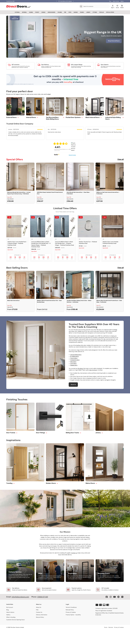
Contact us (74, 553)
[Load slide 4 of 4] (68, 55)
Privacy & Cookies (71, 612)
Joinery (88, 12)
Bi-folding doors (74, 356)
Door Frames (10, 433)
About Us (73, 384)
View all (120, 159)
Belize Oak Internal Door (13, 300)
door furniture (93, 370)
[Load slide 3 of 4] (66, 55)
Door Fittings (40, 433)
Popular (101, 12)
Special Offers (110, 12)
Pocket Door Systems (73, 117)
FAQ (37, 610)
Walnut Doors (90, 483)
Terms (105, 627)
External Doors (11, 117)
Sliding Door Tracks (72, 433)
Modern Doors (51, 483)
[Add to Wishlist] (32, 164)
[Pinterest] (118, 597)
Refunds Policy (70, 610)
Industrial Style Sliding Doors (113, 118)
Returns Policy (40, 617)
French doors (73, 358)
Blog (110, 1)
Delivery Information (41, 615)
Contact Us (39, 612)
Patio (70, 12)
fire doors (80, 368)
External (17, 12)
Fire (65, 12)
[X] (122, 597)
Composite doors (75, 360)
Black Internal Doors (93, 117)
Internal (24, 12)
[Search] (81, 6)
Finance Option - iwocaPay (73, 615)
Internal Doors (31, 117)
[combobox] (96, 6)
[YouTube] (114, 597)
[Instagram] (110, 597)
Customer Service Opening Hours (15, 619)
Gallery (122, 1)
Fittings (95, 12)
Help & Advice (116, 1)
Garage (76, 12)
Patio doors (73, 361)
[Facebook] (106, 597)
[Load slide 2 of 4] (64, 55)
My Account (9, 607)
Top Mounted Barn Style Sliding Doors (52, 118)
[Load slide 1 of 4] (62, 55)
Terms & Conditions (71, 607)
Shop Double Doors (68, 43)
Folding (60, 12)
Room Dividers (51, 12)
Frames (82, 12)
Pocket (37, 12)
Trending (9, 483)
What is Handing (10, 617)
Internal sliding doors (75, 354)
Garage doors (73, 365)
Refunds (110, 627)
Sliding (31, 12)
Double (43, 12)
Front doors (73, 363)
